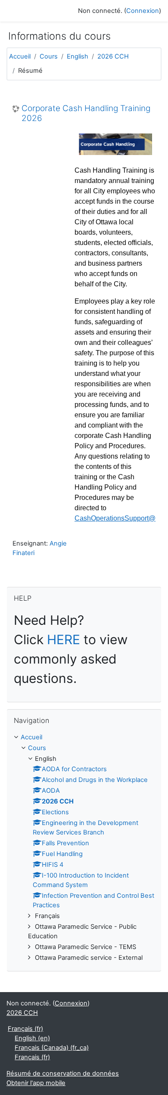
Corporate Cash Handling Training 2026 (86, 113)
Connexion (142, 11)
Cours (49, 56)
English (77, 56)
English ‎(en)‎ (32, 1038)
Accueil (20, 56)
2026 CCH (113, 56)
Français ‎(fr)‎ (25, 1029)
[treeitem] (84, 848)
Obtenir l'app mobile (35, 1083)
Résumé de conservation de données (62, 1073)
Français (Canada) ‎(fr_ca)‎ (52, 1048)
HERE (63, 639)
